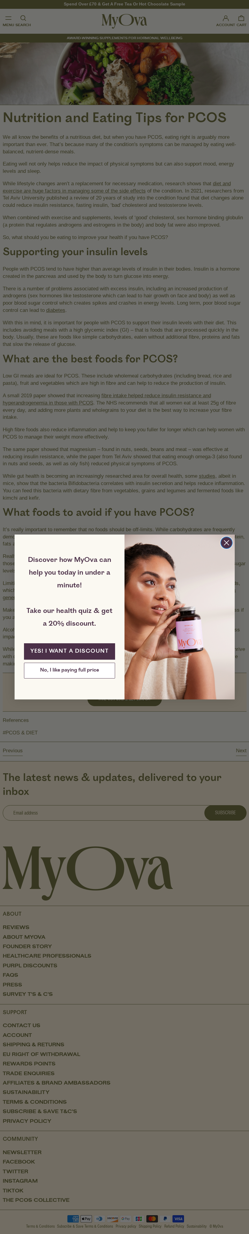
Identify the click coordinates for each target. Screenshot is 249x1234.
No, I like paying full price (69, 670)
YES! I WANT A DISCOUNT (69, 651)
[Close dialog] (226, 543)
